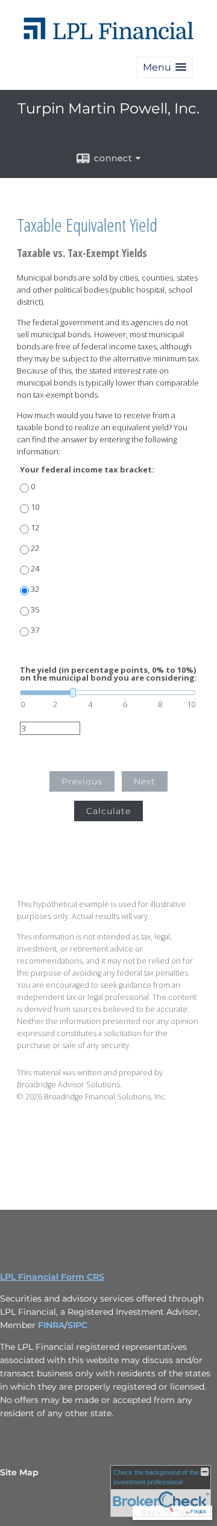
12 (35, 528)
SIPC (77, 1325)
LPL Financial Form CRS (52, 1276)
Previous (81, 781)
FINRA (51, 1325)
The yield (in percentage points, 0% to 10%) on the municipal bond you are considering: (108, 674)
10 (35, 507)
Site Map (19, 1472)
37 (35, 630)
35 (35, 610)
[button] (164, 67)
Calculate (108, 811)
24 (35, 569)
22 (35, 548)
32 (35, 589)
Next (145, 781)
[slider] (108, 692)
